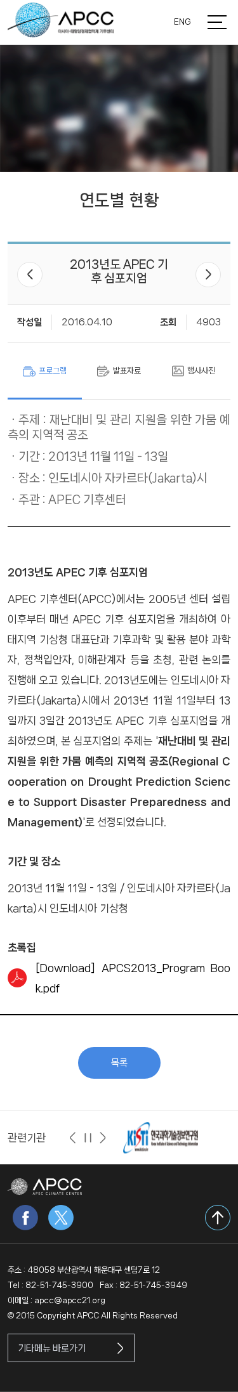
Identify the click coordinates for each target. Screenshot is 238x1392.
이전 (30, 274)
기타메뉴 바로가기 (52, 1348)
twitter (61, 1217)
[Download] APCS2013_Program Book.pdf (133, 978)
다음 (208, 274)
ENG (182, 22)
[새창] (160, 1137)
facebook (25, 1217)
